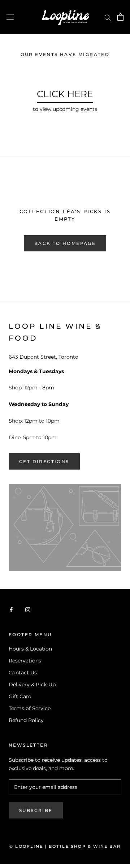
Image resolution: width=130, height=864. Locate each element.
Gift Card (20, 696)
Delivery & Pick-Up (32, 684)
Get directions (44, 461)
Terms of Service (30, 708)
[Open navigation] (10, 17)
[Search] (107, 17)
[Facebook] (11, 609)
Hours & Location (30, 648)
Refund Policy (26, 720)
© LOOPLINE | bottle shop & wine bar (65, 846)
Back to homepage (65, 243)
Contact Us (23, 672)
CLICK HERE (65, 93)
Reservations (25, 660)
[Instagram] (27, 609)
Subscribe (36, 810)
